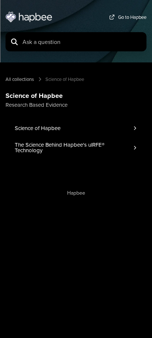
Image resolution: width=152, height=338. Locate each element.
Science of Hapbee (64, 79)
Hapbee (76, 192)
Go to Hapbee (132, 17)
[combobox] (82, 41)
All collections (20, 79)
